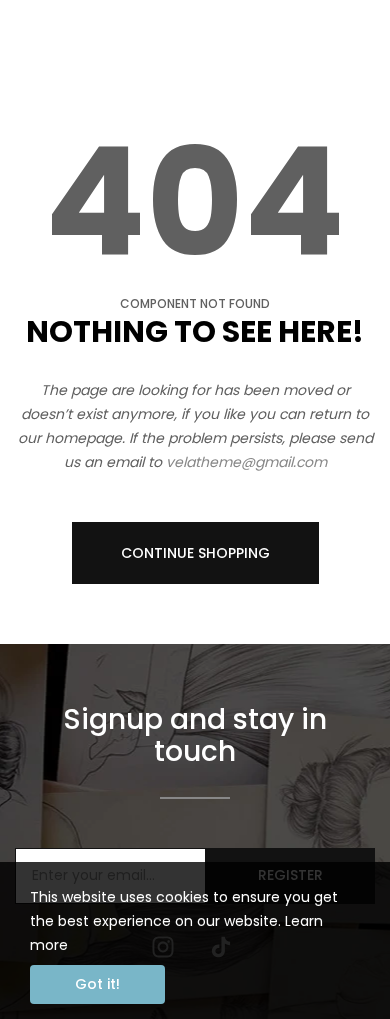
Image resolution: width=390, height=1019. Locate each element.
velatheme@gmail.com (246, 462)
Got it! (97, 984)
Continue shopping (195, 553)
